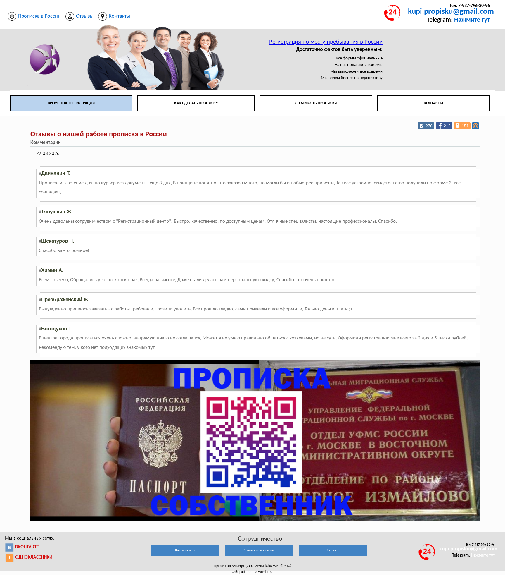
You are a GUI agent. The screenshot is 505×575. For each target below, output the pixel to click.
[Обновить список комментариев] (65, 143)
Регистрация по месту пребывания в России (326, 42)
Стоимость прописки (316, 103)
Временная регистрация (71, 103)
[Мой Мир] (475, 125)
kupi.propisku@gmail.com (451, 12)
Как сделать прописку (196, 103)
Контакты (433, 103)
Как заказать (185, 550)
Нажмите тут (472, 20)
